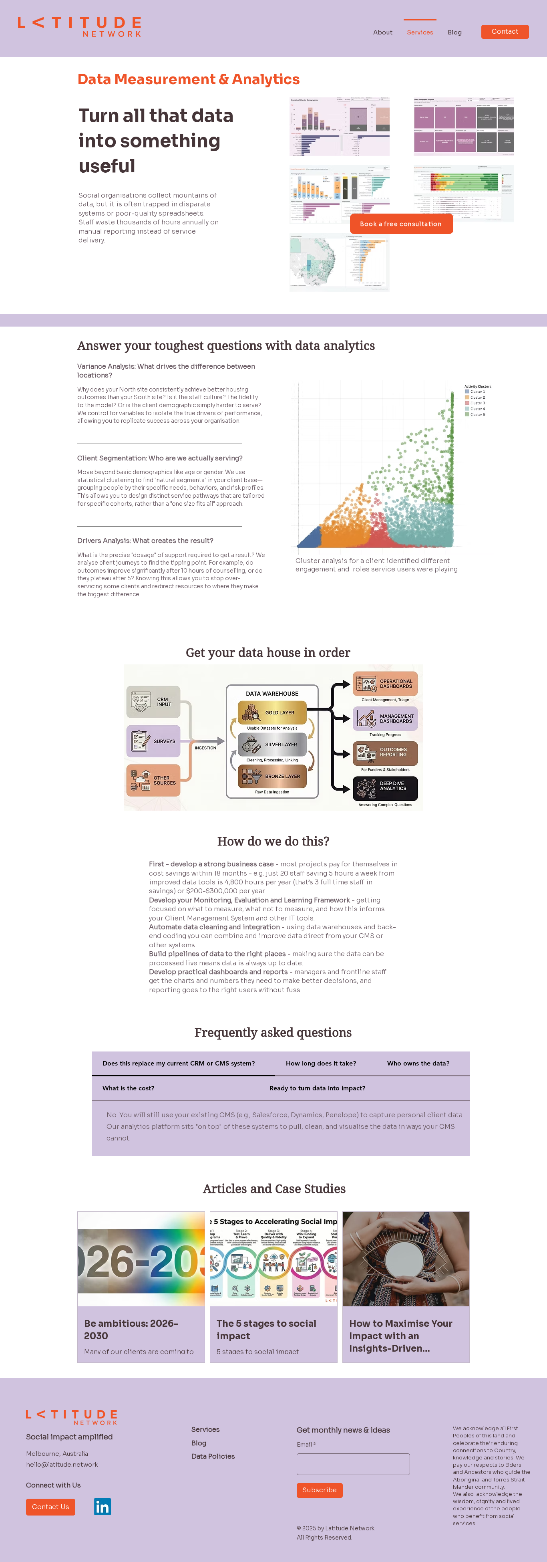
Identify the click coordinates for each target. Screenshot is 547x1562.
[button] (273, 737)
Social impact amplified (69, 1437)
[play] (404, 670)
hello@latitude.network (62, 1464)
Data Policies (213, 1456)
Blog (198, 1443)
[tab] (183, 1063)
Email (304, 1444)
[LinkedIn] (102, 1506)
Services (205, 1429)
